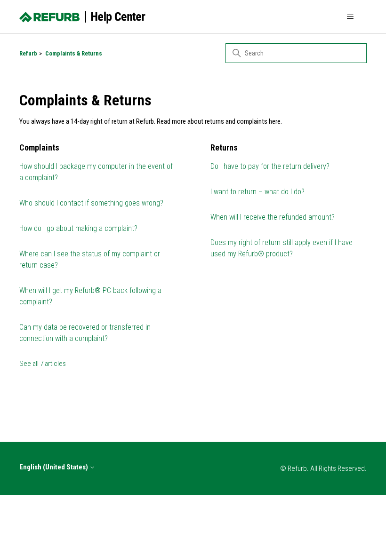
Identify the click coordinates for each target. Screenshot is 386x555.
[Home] (82, 17)
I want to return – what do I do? (257, 191)
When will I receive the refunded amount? (272, 217)
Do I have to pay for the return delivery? (270, 166)
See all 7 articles (42, 363)
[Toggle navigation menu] (350, 16)
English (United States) (54, 467)
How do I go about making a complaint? (78, 228)
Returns (224, 147)
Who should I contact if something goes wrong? (91, 202)
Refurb (28, 53)
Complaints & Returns (73, 53)
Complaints (39, 147)
